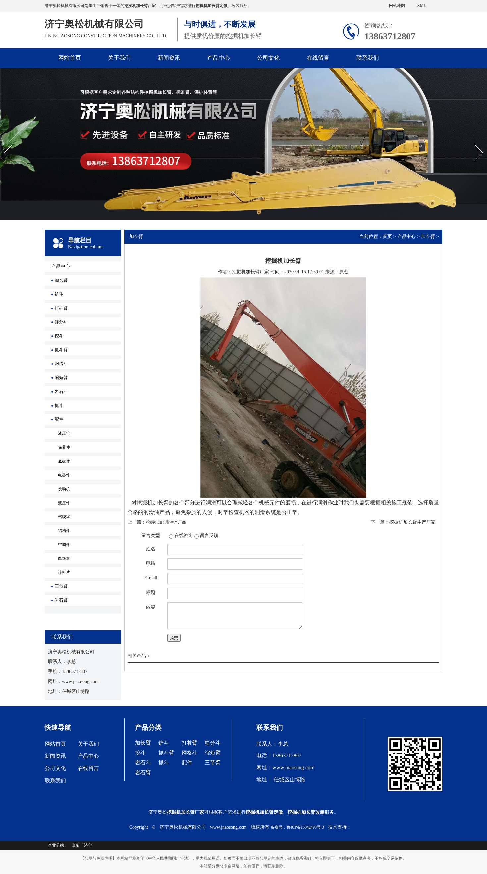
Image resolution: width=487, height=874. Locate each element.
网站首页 (69, 58)
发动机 (64, 489)
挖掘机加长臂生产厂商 (166, 522)
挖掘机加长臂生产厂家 (412, 522)
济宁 (88, 845)
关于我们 (119, 58)
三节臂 (61, 586)
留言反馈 (209, 535)
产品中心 (218, 58)
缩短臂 (61, 377)
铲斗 (59, 294)
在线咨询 (183, 535)
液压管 (64, 433)
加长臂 (61, 280)
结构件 (64, 530)
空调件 (64, 544)
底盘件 (64, 461)
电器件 (64, 475)
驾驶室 (64, 516)
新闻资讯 (169, 58)
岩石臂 (61, 600)
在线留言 (318, 58)
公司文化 (268, 58)
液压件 (64, 503)
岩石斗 (61, 391)
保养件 (64, 447)
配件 (59, 419)
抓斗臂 (61, 349)
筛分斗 (61, 321)
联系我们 (367, 58)
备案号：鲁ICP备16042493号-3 (297, 827)
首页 (387, 236)
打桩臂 (61, 308)
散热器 (64, 558)
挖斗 (59, 335)
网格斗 (61, 363)
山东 (75, 845)
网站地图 (397, 5)
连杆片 (64, 572)
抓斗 (59, 405)
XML (421, 5)
